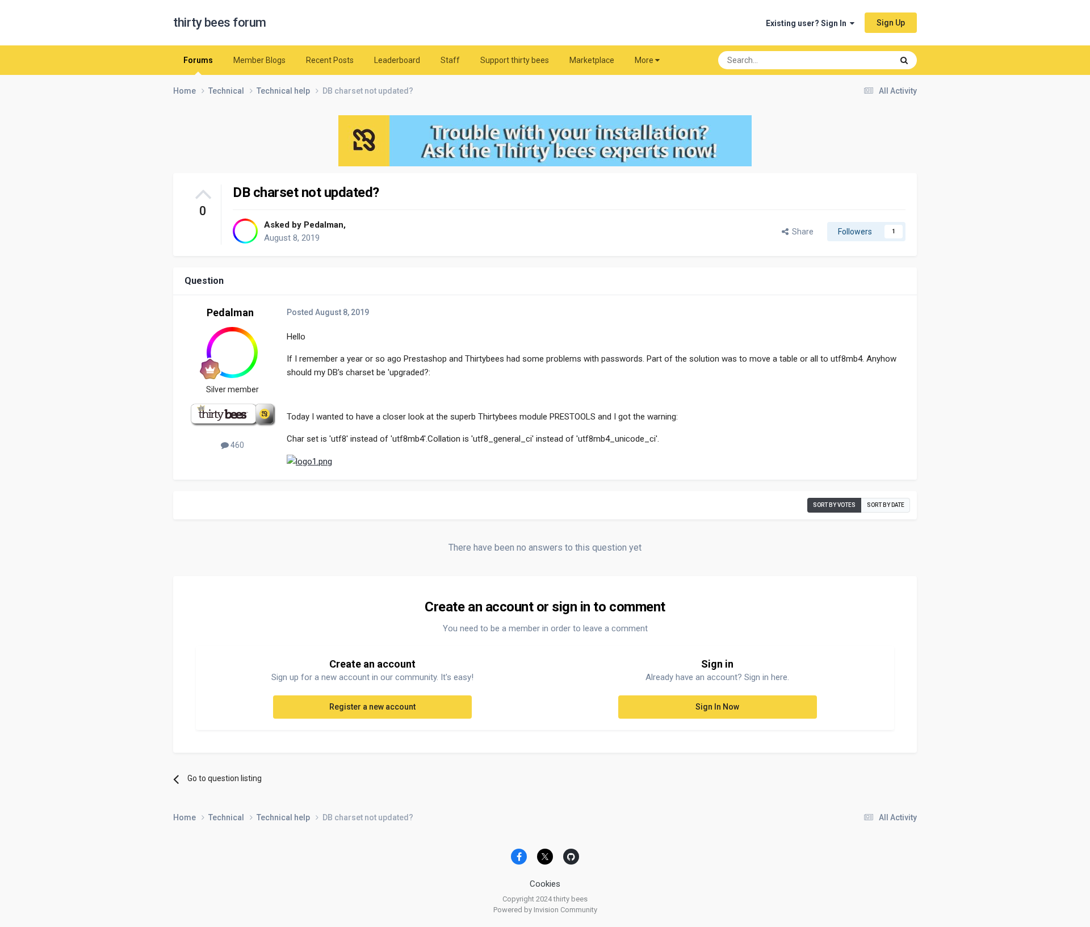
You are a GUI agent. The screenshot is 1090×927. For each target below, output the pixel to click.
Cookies (545, 884)
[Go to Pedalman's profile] (245, 231)
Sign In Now (717, 706)
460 (236, 445)
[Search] (904, 60)
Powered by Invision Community (545, 909)
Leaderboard (397, 60)
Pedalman (323, 225)
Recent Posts (330, 60)
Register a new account (372, 706)
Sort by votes (834, 505)
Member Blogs (259, 60)
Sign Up (891, 22)
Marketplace (591, 60)
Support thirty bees (514, 60)
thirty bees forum (219, 22)
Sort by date (885, 505)
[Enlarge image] (309, 461)
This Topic (860, 60)
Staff (450, 60)
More (644, 60)
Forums (198, 60)
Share (801, 231)
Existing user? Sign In (808, 23)
